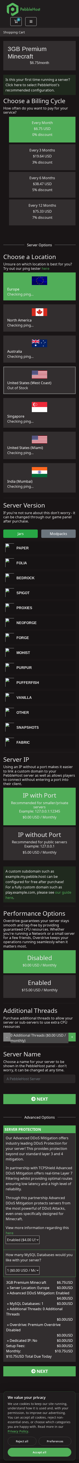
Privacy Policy (18, 1431)
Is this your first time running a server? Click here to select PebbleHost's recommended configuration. (37, 85)
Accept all (39, 1452)
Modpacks (58, 533)
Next (42, 1099)
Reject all (22, 1441)
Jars (21, 533)
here (45, 268)
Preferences (55, 1441)
